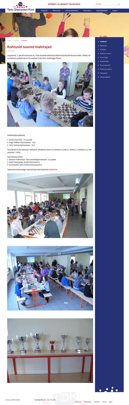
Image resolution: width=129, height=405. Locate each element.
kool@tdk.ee (40, 400)
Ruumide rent (105, 65)
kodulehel (53, 169)
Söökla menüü (105, 53)
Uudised (24, 41)
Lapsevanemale (71, 10)
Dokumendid (101, 10)
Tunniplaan (87, 402)
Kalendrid (78, 402)
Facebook (103, 73)
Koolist (44, 10)
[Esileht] (20, 6)
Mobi (110, 402)
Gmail (104, 402)
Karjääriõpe (104, 61)
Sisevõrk (97, 402)
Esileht (114, 10)
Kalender (103, 45)
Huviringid (104, 57)
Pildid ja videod (105, 69)
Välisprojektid (105, 77)
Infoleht (103, 49)
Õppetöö (56, 10)
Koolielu (87, 10)
